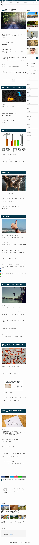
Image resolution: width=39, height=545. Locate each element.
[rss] (36, 0)
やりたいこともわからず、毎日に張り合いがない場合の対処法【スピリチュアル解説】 (32, 71)
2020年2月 (29, 129)
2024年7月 (29, 81)
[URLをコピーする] (24, 477)
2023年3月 (29, 87)
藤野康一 (5, 492)
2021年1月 (29, 111)
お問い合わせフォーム (16, 542)
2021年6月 (29, 103)
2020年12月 (29, 113)
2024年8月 (29, 79)
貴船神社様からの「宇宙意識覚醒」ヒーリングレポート (32, 63)
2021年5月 (29, 105)
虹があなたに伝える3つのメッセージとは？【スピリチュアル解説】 (32, 66)
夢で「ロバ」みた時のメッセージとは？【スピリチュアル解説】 (32, 74)
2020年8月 (29, 119)
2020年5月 (29, 124)
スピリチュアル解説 (4, 10)
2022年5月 (29, 92)
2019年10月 (29, 135)
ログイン (10, 534)
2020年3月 (29, 127)
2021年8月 (29, 100)
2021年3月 (29, 108)
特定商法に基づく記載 (27, 542)
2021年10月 (29, 97)
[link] (10, 497)
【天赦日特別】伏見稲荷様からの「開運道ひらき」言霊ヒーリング (32, 68)
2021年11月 (29, 95)
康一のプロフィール (11, 542)
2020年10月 (29, 116)
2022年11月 (29, 89)
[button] (3, 477)
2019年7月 (29, 140)
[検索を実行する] (37, 58)
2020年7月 (29, 121)
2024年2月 (29, 84)
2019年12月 (29, 132)
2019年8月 (29, 138)
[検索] (37, 0)
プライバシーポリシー (22, 542)
